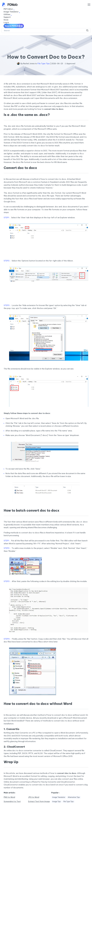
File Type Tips (43, 63)
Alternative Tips (74, 797)
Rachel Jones (29, 63)
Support (7, 17)
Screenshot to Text (12, 801)
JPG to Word (33, 797)
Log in (6, 22)
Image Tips (56, 802)
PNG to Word (9, 797)
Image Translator (58, 797)
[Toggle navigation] (89, 4)
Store (6, 20)
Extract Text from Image (39, 801)
